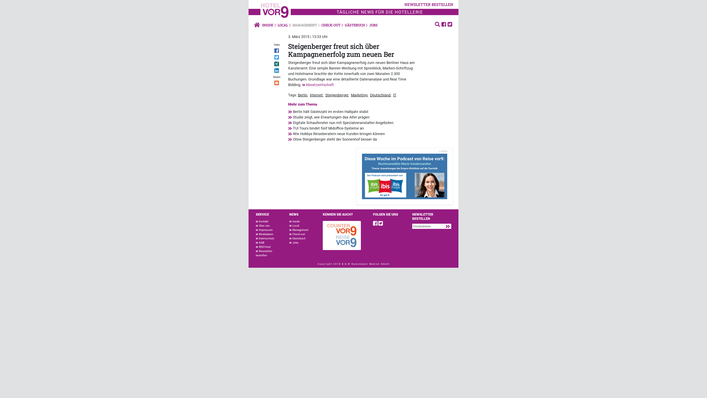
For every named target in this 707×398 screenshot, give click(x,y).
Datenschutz (266, 238)
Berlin (302, 95)
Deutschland (380, 95)
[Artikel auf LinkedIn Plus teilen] (277, 71)
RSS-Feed (264, 247)
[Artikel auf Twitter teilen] (277, 58)
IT (394, 95)
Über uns (264, 225)
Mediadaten (265, 234)
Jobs (373, 25)
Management (305, 25)
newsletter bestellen (428, 4)
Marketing (359, 95)
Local (283, 25)
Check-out (330, 25)
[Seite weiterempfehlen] (277, 83)
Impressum (265, 230)
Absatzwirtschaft (320, 85)
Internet (316, 95)
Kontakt (263, 221)
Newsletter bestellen (264, 253)
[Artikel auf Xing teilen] (277, 64)
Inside (267, 25)
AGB (261, 242)
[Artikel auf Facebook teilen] (277, 51)
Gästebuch (355, 25)
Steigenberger (336, 95)
